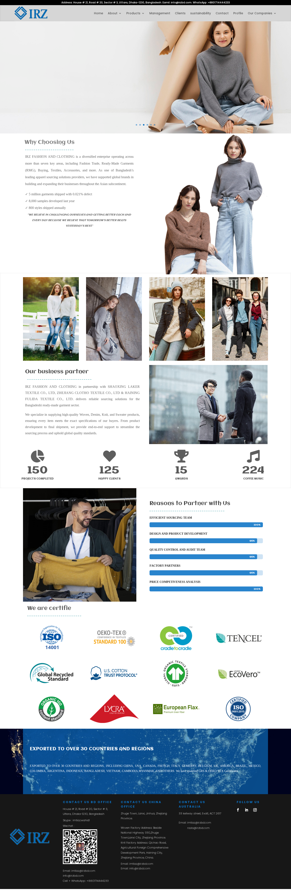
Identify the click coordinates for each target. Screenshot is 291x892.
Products (133, 13)
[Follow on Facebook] (238, 810)
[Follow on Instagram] (255, 810)
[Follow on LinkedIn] (246, 810)
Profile (238, 13)
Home (98, 13)
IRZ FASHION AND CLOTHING (69, 52)
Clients (180, 13)
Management (159, 13)
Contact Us (28, 76)
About (112, 13)
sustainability (200, 13)
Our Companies (260, 13)
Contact (222, 13)
